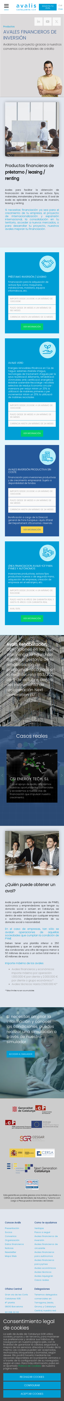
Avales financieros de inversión (46, 1238)
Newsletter (10, 1252)
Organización (12, 1240)
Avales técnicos (42, 1272)
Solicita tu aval (47, 7)
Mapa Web (11, 1256)
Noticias (9, 1248)
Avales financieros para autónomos (44, 1254)
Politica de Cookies (29, 1365)
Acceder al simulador (20, 1054)
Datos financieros (14, 1244)
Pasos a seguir (42, 1232)
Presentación (12, 1228)
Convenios (10, 1236)
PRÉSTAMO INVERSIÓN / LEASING (27, 277)
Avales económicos (45, 1268)
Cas (60, 9)
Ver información (32, 326)
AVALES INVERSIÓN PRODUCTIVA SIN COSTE (29, 471)
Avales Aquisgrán (43, 1276)
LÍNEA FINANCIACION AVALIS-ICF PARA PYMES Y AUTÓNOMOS (30, 567)
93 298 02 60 (12, 1312)
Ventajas (39, 1228)
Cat (60, 5)
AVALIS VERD (15, 363)
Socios (8, 1232)
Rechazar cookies (32, 1377)
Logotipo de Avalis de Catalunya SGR (26, 8)
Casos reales (32, 736)
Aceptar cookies (32, 1394)
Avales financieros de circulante (46, 1246)
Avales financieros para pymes (44, 1262)
